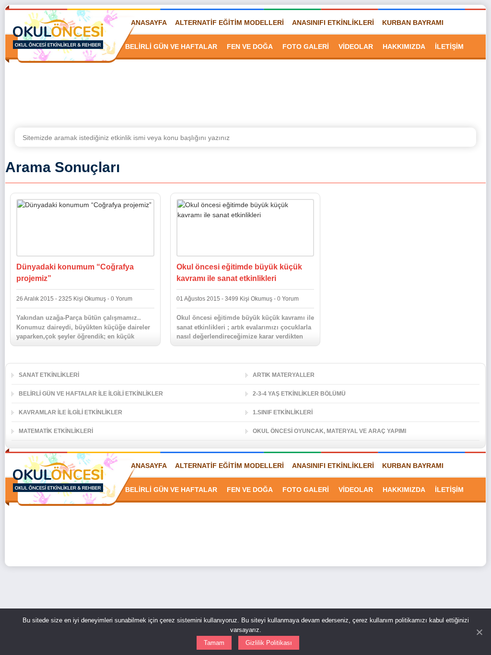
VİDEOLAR (356, 46)
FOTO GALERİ (305, 46)
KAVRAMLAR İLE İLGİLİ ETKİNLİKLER (70, 412)
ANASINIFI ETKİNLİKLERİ (333, 22)
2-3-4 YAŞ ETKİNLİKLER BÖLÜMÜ (299, 393)
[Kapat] (479, 632)
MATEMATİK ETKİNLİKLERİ (56, 431)
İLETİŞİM (449, 46)
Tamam (214, 642)
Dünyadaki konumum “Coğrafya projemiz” (75, 272)
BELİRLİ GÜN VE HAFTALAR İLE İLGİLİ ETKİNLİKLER (91, 393)
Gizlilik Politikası (269, 642)
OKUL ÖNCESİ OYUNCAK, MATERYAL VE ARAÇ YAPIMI (329, 431)
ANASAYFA (149, 22)
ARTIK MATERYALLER (284, 375)
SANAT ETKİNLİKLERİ (49, 375)
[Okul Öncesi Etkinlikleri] (58, 34)
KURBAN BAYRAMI (413, 22)
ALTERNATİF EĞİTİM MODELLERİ (229, 22)
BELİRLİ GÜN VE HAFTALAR (171, 46)
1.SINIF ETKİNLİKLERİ (283, 412)
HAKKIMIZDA (404, 46)
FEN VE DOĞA (250, 46)
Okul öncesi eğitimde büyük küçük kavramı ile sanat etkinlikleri (239, 272)
